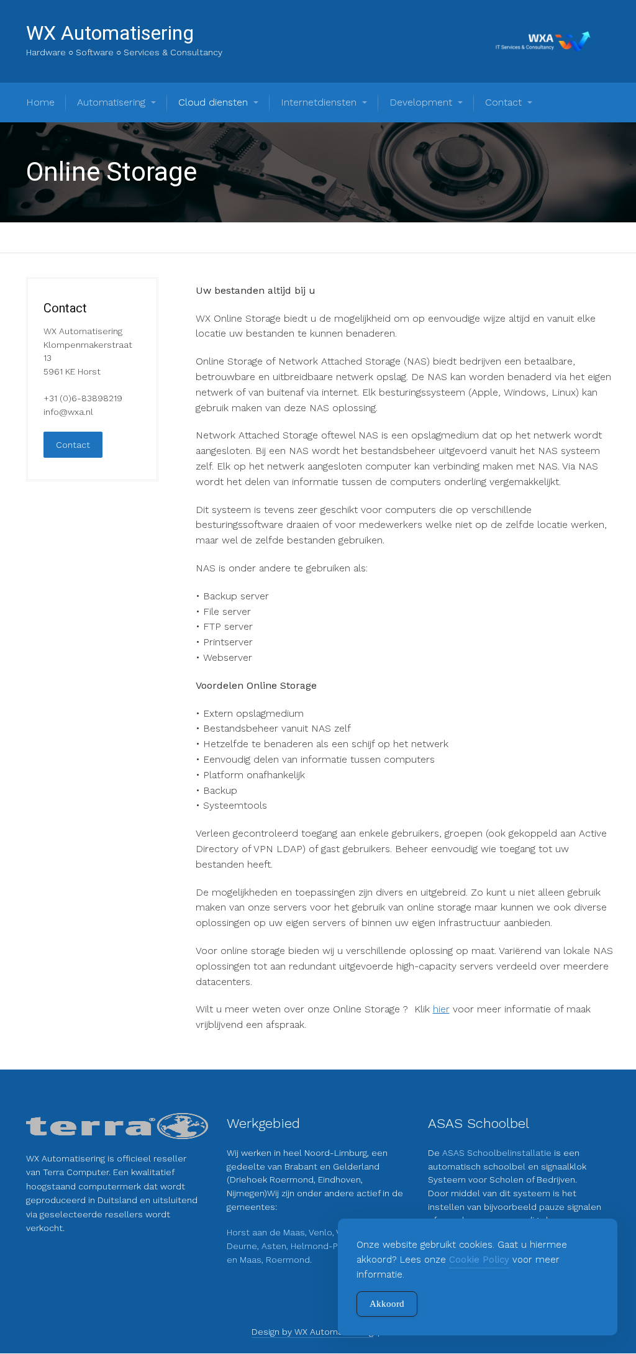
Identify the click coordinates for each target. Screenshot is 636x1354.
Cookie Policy (479, 1259)
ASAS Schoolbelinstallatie (498, 1153)
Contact (73, 445)
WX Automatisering (110, 33)
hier (441, 1009)
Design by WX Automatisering (312, 1332)
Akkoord (387, 1304)
